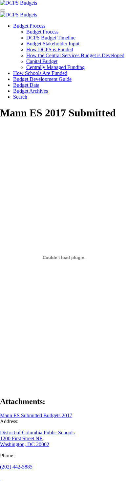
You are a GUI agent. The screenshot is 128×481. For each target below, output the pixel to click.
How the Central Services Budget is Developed (75, 55)
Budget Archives (30, 91)
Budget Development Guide (42, 79)
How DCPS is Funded (49, 49)
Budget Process (29, 26)
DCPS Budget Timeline (50, 37)
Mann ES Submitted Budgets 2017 (36, 415)
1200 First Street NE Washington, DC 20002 (24, 441)
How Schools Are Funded (40, 73)
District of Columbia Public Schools (37, 432)
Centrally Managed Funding (55, 67)
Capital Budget (41, 61)
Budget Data (26, 85)
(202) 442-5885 (16, 466)
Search (20, 97)
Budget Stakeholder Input (52, 43)
